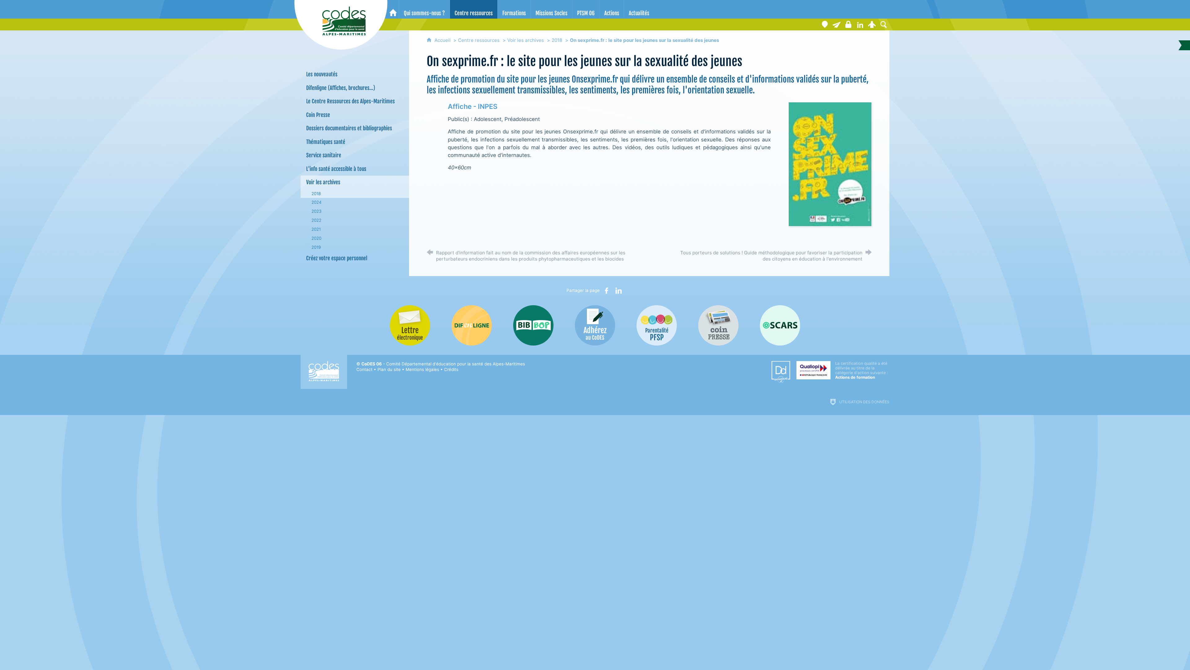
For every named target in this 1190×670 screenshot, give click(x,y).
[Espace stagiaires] (848, 24)
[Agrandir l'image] (830, 164)
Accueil (443, 40)
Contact (364, 369)
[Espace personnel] (872, 24)
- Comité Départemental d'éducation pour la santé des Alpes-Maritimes (443, 363)
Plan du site (389, 369)
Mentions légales (422, 369)
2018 (557, 40)
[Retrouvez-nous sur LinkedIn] (860, 24)
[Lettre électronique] (836, 24)
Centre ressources (479, 40)
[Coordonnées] (825, 24)
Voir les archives (525, 40)
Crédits (451, 369)
